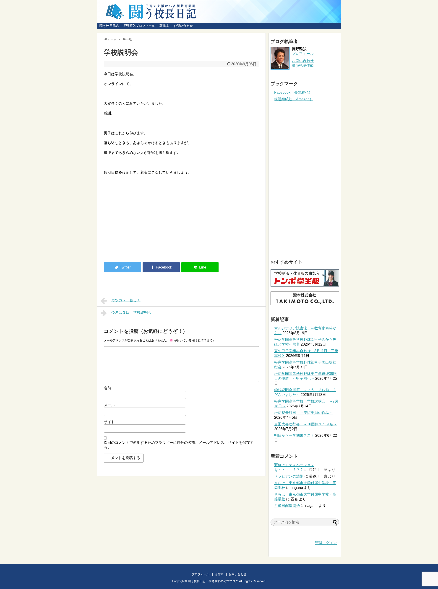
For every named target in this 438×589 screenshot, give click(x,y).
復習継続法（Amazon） (293, 99)
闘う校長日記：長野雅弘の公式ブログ (213, 581)
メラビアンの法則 (288, 476)
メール (109, 405)
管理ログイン (326, 543)
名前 (107, 388)
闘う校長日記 (109, 26)
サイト (109, 422)
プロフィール (303, 54)
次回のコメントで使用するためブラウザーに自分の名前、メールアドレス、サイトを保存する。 (178, 445)
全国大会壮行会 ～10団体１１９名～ (305, 424)
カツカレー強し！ (126, 300)
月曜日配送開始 (287, 506)
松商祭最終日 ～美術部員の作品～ (303, 413)
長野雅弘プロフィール (139, 26)
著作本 (164, 26)
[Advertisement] (142, 221)
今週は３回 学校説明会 (131, 312)
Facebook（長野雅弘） (293, 92)
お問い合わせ (183, 26)
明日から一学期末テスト (294, 435)
